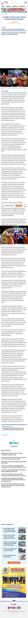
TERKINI (8, 6)
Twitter (17, 609)
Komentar (14, 446)
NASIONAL (22, 6)
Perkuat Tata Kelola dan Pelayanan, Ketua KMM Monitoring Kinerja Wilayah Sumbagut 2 (10, 543)
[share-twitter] (13, 443)
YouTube (20, 609)
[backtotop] (14, 601)
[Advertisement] (14, 50)
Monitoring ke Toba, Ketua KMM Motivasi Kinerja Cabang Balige (10, 530)
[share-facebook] (11, 443)
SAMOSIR (5, 434)
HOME (3, 6)
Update (19, 205)
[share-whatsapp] (15, 443)
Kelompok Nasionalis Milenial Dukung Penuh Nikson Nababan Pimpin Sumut (13, 429)
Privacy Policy (22, 611)
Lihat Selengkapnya (13, 562)
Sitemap (5, 611)
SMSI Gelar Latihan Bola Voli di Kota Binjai (10, 549)
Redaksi (9, 611)
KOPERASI (15, 6)
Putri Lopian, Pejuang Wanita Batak (9, 556)
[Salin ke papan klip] (17, 443)
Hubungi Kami (15, 611)
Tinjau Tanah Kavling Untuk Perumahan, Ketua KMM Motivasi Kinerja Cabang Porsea (10, 537)
